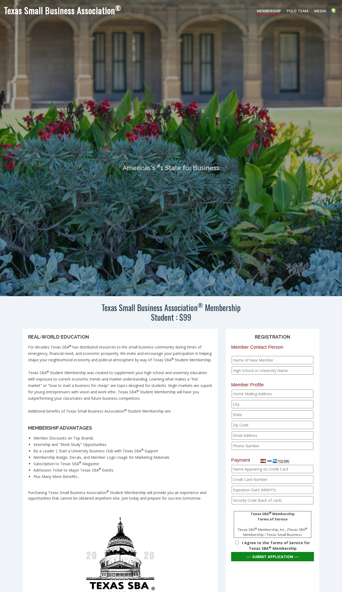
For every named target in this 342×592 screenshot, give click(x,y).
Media (320, 10)
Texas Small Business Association (62, 10)
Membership (269, 10)
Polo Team (297, 10)
